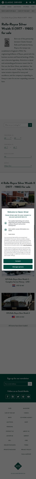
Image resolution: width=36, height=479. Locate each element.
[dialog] (18, 239)
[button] (18, 234)
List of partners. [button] (27, 245)
